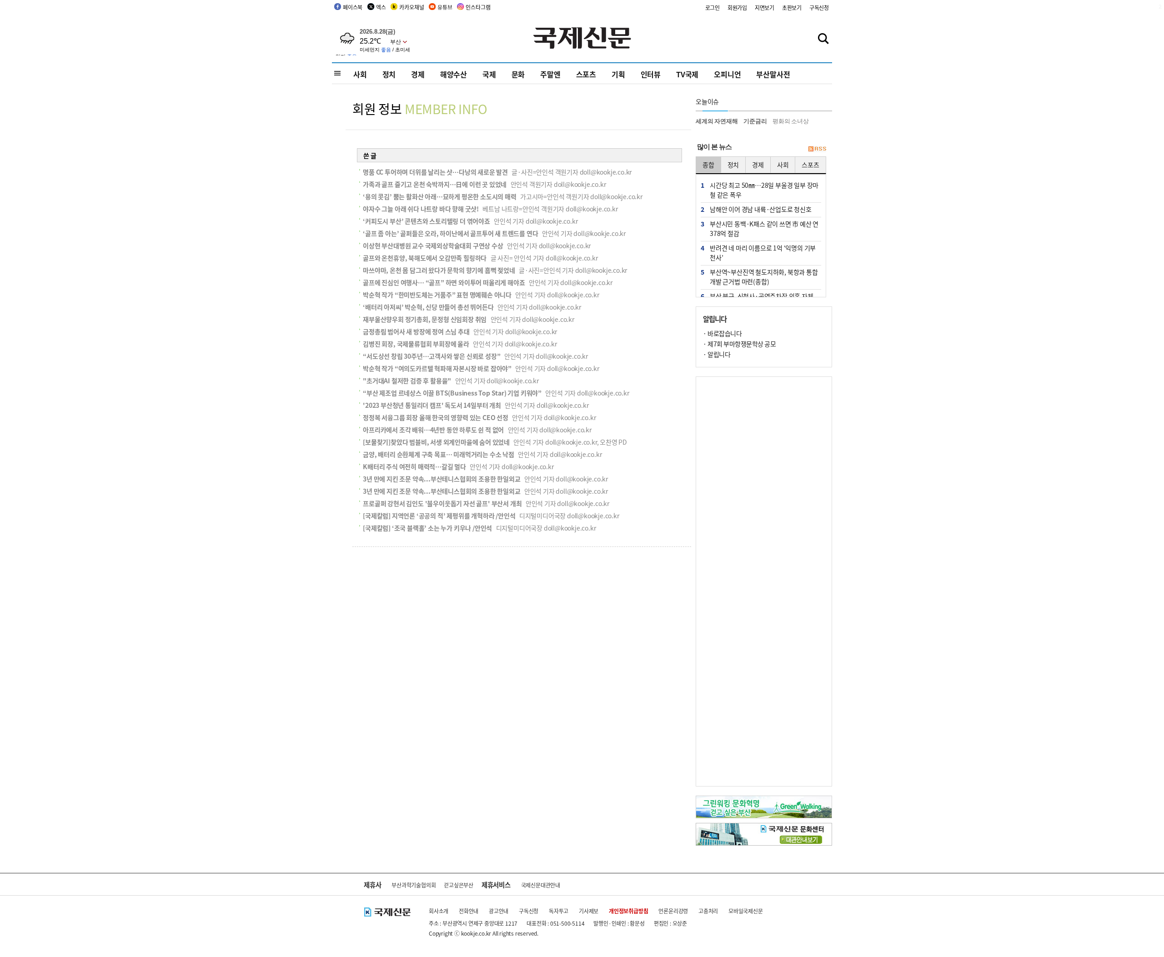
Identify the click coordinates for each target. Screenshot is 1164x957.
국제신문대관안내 (540, 885)
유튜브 (444, 7)
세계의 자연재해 (717, 121)
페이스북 (352, 7)
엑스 (381, 7)
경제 (418, 74)
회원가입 (737, 7)
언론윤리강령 (673, 911)
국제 (489, 74)
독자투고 (558, 911)
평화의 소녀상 (791, 121)
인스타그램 (478, 7)
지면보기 (764, 7)
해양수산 (453, 74)
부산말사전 (773, 74)
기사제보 (588, 911)
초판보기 (792, 7)
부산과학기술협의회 (413, 885)
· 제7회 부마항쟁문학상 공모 (739, 343)
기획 (618, 74)
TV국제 (687, 74)
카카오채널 (411, 7)
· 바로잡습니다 (722, 333)
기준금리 (755, 121)
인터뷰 (651, 74)
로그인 (712, 7)
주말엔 (550, 74)
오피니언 (727, 74)
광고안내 (498, 911)
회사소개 (438, 911)
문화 (518, 74)
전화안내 (468, 911)
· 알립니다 (716, 354)
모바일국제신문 (745, 911)
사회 (360, 74)
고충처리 (708, 911)
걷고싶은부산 (458, 885)
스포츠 (586, 74)
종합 (708, 164)
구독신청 (819, 7)
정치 (389, 74)
